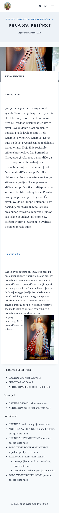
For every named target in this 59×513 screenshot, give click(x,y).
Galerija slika (12, 253)
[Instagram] (45, 6)
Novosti (10, 19)
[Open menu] (52, 6)
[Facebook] (39, 6)
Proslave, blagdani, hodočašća (35, 19)
